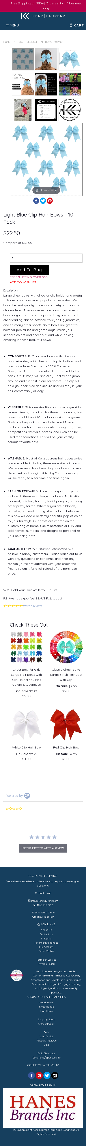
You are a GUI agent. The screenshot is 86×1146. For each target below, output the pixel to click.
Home (6, 41)
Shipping (46, 938)
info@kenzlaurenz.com (44, 900)
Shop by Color (46, 1023)
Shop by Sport (46, 1019)
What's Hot (46, 1036)
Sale (46, 1032)
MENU (14, 25)
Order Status (46, 951)
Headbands (46, 1002)
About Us (46, 929)
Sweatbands (46, 1006)
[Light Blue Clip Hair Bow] (23, 110)
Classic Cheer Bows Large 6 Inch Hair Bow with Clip (66, 674)
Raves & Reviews (46, 1040)
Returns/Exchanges (46, 942)
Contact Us (46, 934)
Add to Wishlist (23, 282)
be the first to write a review (43, 848)
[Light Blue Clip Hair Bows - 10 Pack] (23, 59)
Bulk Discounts (46, 1053)
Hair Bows (46, 1011)
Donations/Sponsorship (46, 1057)
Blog (46, 1044)
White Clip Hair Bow (26, 747)
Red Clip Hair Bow (66, 747)
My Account (46, 946)
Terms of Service (46, 959)
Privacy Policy (46, 963)
